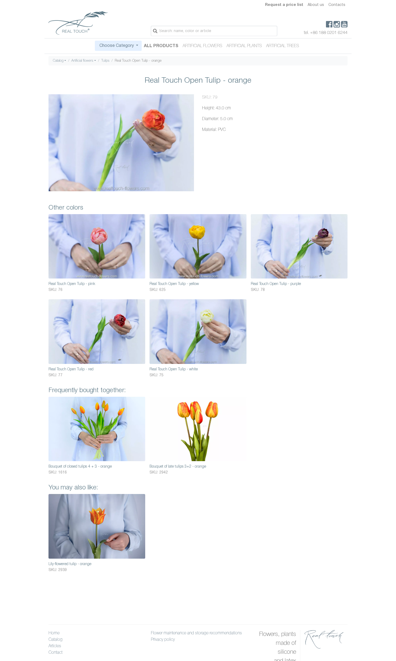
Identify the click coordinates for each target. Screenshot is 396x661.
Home (54, 633)
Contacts (336, 5)
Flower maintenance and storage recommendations (196, 633)
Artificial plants (244, 46)
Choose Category (116, 46)
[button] (189, 99)
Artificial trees (282, 46)
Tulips (105, 60)
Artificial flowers (202, 46)
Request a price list (284, 5)
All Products (161, 46)
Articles (54, 646)
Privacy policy (163, 640)
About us (316, 5)
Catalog (58, 60)
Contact (55, 653)
